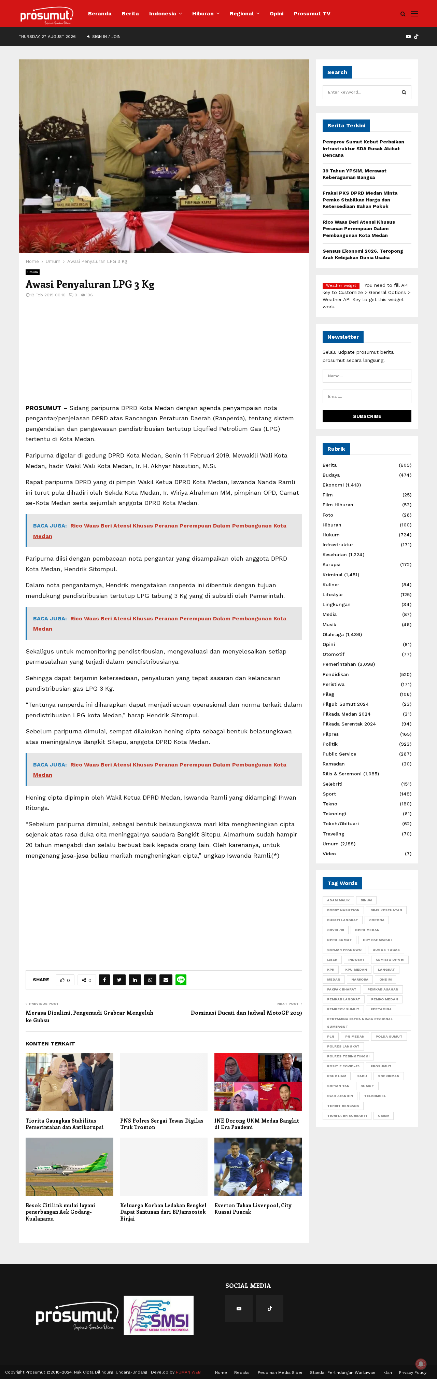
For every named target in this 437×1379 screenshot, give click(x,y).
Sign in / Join (106, 36)
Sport (329, 794)
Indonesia (162, 13)
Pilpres (331, 734)
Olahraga (333, 634)
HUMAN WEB (188, 1372)
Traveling (333, 833)
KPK (330, 969)
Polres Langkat (343, 1046)
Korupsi (331, 564)
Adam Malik (338, 900)
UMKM (383, 1115)
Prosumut (381, 1066)
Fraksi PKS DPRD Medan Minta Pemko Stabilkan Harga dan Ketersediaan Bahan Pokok (360, 199)
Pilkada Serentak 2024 (349, 724)
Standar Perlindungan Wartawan (342, 1372)
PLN (330, 1036)
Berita (130, 13)
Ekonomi (333, 485)
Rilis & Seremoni (342, 773)
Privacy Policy (412, 1372)
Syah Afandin (340, 1096)
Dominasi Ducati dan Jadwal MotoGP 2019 (246, 1012)
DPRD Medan (367, 930)
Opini (276, 13)
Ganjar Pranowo (344, 950)
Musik (329, 624)
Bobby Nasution (343, 910)
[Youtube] (239, 1308)
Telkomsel (375, 1096)
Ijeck (332, 959)
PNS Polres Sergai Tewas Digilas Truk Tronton (161, 1124)
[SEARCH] (404, 92)
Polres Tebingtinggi (348, 1056)
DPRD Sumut (339, 940)
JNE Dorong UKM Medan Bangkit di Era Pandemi (256, 1124)
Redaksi (242, 1372)
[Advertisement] (164, 355)
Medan (333, 979)
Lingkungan (337, 604)
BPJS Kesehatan (386, 910)
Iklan (387, 1372)
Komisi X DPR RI (390, 959)
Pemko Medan (384, 999)
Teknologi (334, 813)
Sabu (362, 1076)
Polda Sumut (389, 1036)
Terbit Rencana (343, 1106)
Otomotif (333, 654)
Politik (330, 744)
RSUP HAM (336, 1076)
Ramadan (334, 763)
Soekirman (388, 1076)
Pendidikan (336, 674)
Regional (242, 13)
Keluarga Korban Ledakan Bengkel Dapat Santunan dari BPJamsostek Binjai (163, 1212)
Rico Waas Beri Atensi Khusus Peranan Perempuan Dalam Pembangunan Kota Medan (359, 228)
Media (330, 614)
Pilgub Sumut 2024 (346, 704)
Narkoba (359, 979)
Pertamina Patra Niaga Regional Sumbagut (360, 1022)
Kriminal (332, 574)
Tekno (330, 803)
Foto (328, 515)
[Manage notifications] (420, 1364)
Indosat (356, 959)
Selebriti (332, 784)
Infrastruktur (338, 544)
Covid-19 (335, 930)
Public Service (339, 754)
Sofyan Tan (338, 1086)
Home (221, 1372)
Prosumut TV (312, 13)
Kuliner (331, 584)
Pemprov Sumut (343, 1009)
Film (328, 494)
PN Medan (355, 1036)
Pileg (328, 694)
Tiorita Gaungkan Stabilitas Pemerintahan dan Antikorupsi (65, 1124)
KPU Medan (356, 969)
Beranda (100, 13)
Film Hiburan (338, 504)
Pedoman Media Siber (280, 1372)
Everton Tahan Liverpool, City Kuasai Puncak (253, 1208)
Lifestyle (332, 594)
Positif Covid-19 (343, 1066)
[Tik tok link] (416, 36)
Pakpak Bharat (341, 989)
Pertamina (381, 1009)
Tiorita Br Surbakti (347, 1115)
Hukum (331, 534)
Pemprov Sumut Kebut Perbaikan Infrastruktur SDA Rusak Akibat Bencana (363, 148)
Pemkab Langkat (343, 999)
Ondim (385, 979)
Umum (32, 272)
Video (329, 853)
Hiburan (203, 13)
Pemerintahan (339, 664)
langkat (386, 969)
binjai (366, 900)
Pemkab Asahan (382, 989)
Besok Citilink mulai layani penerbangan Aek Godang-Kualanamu (60, 1212)
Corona (376, 920)
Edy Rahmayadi (377, 940)
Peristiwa (333, 684)
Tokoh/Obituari (341, 823)
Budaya (331, 475)
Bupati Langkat (342, 920)
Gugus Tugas (386, 950)
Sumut (367, 1086)
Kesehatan (335, 554)
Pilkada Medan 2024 (347, 714)
